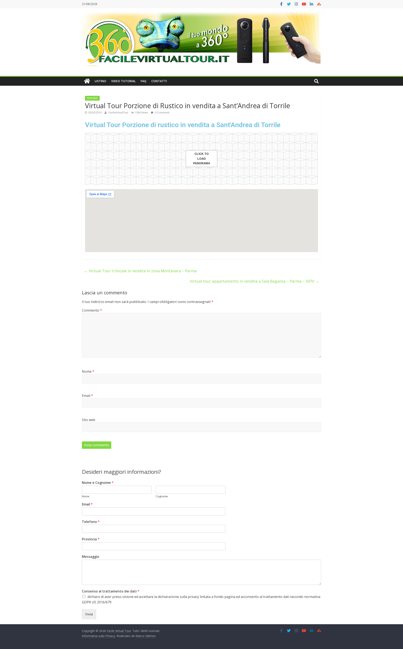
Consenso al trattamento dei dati (110, 591)
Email (87, 395)
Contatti (159, 81)
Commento (92, 310)
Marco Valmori (146, 636)
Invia (89, 614)
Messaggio (90, 556)
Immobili (92, 98)
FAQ (143, 81)
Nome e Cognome (98, 482)
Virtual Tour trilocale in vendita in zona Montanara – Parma (140, 270)
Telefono (91, 522)
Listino (100, 81)
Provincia (90, 539)
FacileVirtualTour (119, 112)
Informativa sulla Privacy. (99, 636)
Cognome (162, 496)
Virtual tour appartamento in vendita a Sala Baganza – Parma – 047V (254, 281)
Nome (88, 371)
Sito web (88, 419)
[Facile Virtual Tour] (87, 81)
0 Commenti (161, 112)
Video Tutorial (123, 81)
